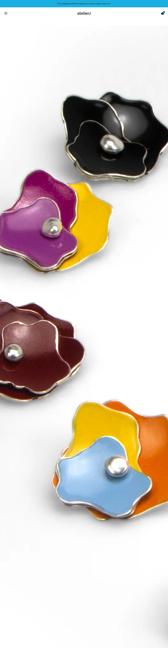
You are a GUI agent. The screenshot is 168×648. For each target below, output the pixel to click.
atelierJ (84, 13)
